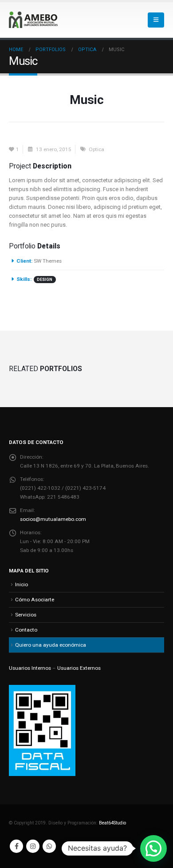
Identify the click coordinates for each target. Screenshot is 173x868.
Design (44, 279)
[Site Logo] (33, 20)
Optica (96, 149)
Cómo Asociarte (34, 599)
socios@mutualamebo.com (53, 519)
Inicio (21, 584)
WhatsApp (49, 846)
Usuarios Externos (79, 668)
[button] (156, 20)
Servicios (25, 615)
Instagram (32, 846)
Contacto (26, 630)
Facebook (16, 846)
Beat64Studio (112, 823)
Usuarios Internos (30, 668)
